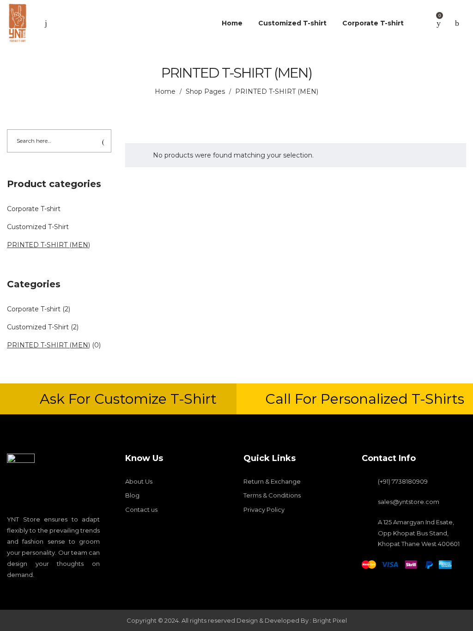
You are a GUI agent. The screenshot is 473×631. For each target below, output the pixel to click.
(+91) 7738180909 (403, 481)
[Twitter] (41, 593)
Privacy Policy (264, 509)
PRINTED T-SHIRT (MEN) (48, 245)
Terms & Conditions (272, 495)
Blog (132, 495)
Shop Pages (205, 91)
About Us (138, 481)
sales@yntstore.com (408, 501)
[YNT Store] (17, 23)
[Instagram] (26, 593)
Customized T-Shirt (38, 227)
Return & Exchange (272, 481)
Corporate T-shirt (34, 209)
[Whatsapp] (57, 593)
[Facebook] (10, 593)
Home (165, 91)
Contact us (141, 509)
